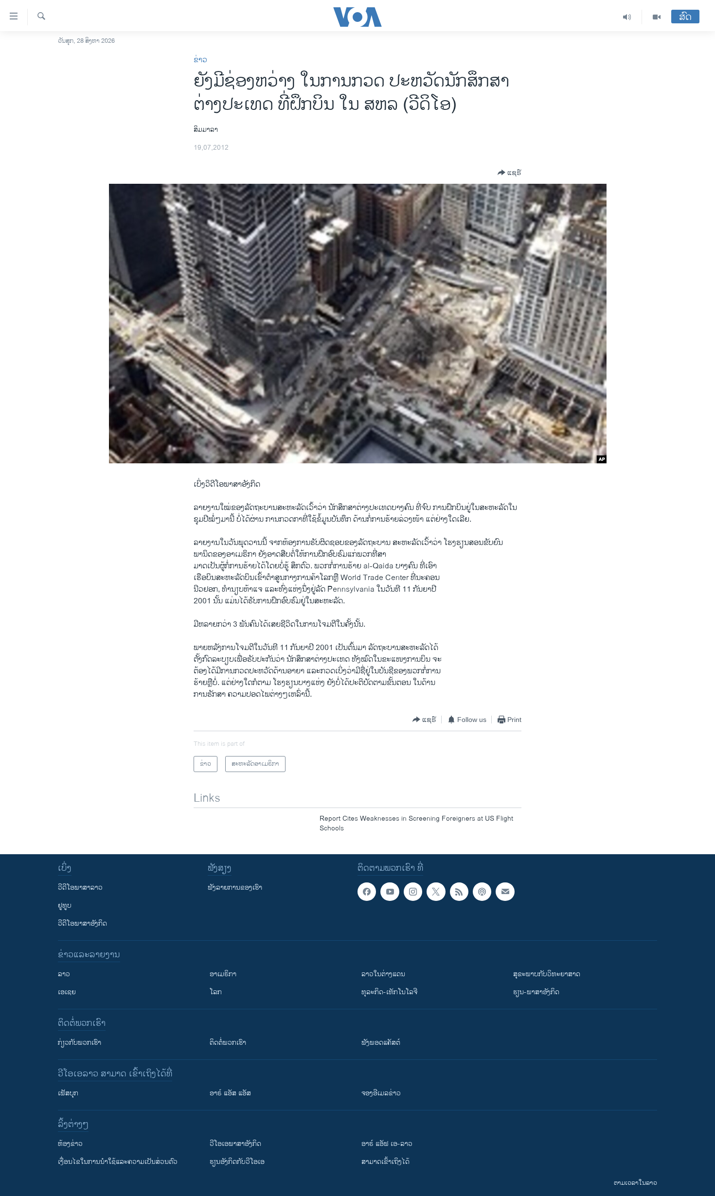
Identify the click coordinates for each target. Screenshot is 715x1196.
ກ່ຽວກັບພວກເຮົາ (79, 1043)
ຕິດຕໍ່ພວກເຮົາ (228, 1043)
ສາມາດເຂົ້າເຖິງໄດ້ (385, 1162)
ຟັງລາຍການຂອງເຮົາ (235, 887)
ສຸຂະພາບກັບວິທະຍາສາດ (546, 974)
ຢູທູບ (65, 905)
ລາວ (64, 974)
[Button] (509, 172)
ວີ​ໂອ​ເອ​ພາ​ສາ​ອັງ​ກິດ (235, 1144)
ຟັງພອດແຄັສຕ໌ (380, 1043)
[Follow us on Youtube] (389, 891)
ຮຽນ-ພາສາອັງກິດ (536, 992)
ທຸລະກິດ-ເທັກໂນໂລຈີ (389, 992)
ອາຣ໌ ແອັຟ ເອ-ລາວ (386, 1144)
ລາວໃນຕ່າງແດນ (383, 974)
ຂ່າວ (200, 60)
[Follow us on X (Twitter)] (436, 891)
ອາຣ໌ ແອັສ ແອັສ (230, 1093)
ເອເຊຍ (67, 992)
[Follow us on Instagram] (413, 891)
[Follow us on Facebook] (367, 891)
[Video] (656, 17)
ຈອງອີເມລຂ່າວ (381, 1093)
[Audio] (627, 17)
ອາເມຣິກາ (223, 974)
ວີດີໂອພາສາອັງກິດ (82, 923)
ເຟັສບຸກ (68, 1093)
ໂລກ (216, 992)
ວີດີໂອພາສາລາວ (80, 887)
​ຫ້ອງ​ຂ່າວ (70, 1144)
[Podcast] (482, 891)
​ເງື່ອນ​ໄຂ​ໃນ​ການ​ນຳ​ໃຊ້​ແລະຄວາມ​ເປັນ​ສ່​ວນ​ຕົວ (118, 1162)
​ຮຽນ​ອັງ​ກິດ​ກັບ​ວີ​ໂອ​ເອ (237, 1162)
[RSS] (459, 891)
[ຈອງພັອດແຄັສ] (505, 891)
